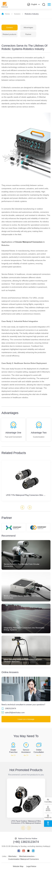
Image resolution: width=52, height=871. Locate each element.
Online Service (48, 809)
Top (48, 824)
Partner (28, 34)
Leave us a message (26, 719)
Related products (9, 34)
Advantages (28, 27)
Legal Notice (31, 866)
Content (9, 27)
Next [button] (30, 507)
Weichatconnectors (26, 856)
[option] (26, 801)
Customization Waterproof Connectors (23, 859)
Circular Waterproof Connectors (29, 242)
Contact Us (48, 817)
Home (7, 14)
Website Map (18, 866)
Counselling (47, 802)
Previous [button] (22, 507)
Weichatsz (12, 856)
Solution (17, 14)
